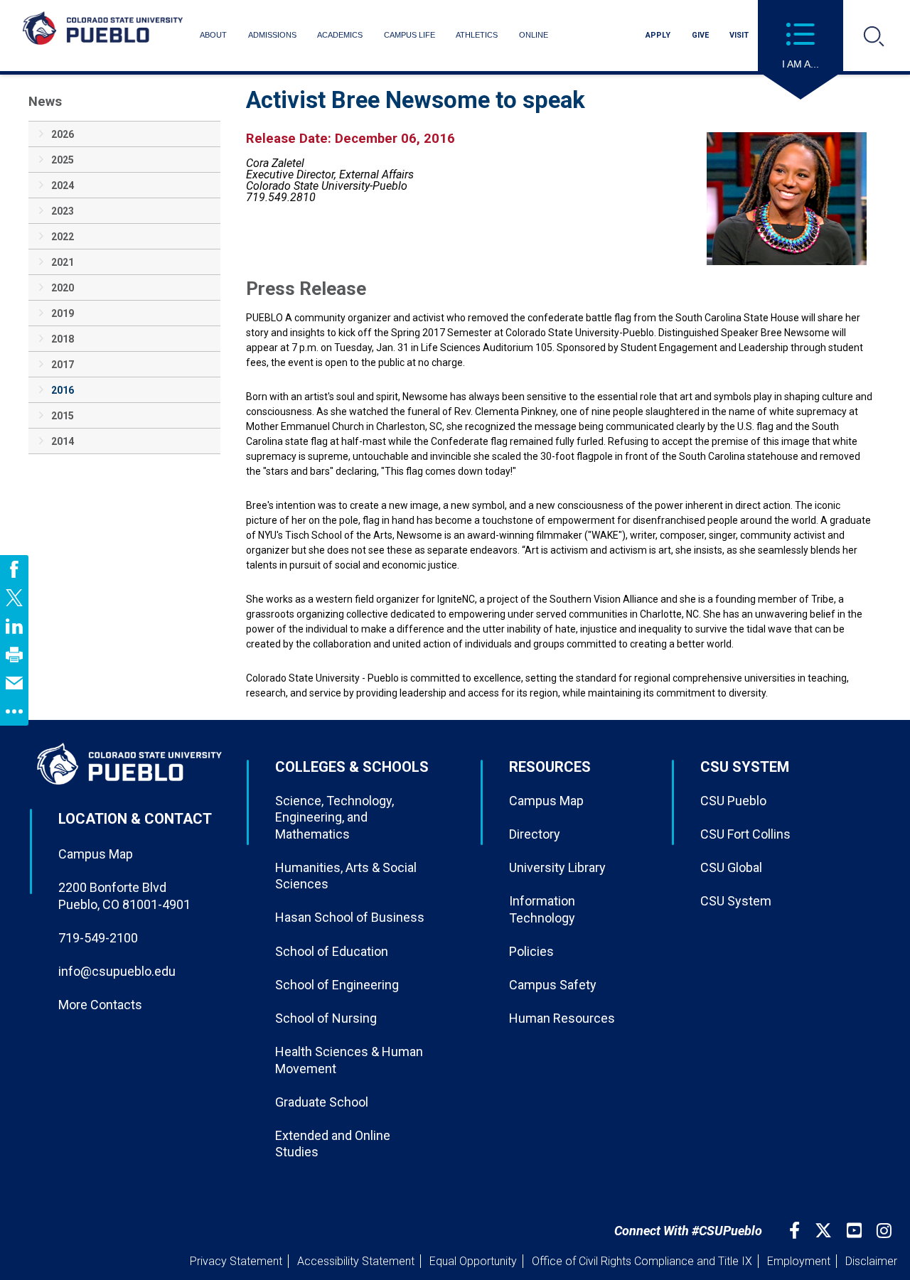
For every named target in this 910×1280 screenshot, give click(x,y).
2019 (62, 313)
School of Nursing (326, 1018)
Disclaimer (871, 1261)
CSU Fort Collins (745, 834)
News (45, 101)
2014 (62, 441)
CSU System (735, 900)
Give (700, 35)
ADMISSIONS (272, 35)
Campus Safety (552, 984)
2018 (62, 339)
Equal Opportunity (473, 1261)
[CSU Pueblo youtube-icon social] (855, 1231)
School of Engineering (337, 984)
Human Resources (562, 1018)
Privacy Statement (236, 1261)
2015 (62, 415)
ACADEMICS (340, 35)
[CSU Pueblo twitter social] (825, 1231)
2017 (62, 364)
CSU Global (731, 867)
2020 (62, 288)
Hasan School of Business (349, 917)
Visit (739, 35)
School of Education (331, 951)
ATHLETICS (477, 35)
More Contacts (100, 1004)
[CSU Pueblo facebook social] (796, 1231)
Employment (798, 1261)
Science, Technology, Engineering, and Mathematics (334, 817)
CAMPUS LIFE (409, 35)
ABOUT (213, 35)
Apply (658, 35)
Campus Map (95, 853)
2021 (62, 262)
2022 (62, 236)
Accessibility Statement (355, 1261)
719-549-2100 (98, 937)
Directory (534, 834)
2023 (62, 211)
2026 (62, 134)
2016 (62, 390)
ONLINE (533, 35)
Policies (531, 951)
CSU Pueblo (733, 800)
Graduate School (321, 1102)
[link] (14, 569)
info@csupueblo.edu (117, 971)
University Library (557, 867)
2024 (62, 185)
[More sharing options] (14, 711)
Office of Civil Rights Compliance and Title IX (642, 1261)
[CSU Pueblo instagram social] (885, 1231)
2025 (62, 160)
